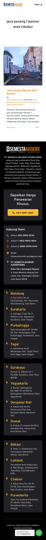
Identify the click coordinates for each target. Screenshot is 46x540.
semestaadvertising (14, 100)
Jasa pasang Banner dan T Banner (22, 92)
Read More (11, 127)
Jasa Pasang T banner (26, 102)
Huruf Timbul (12, 163)
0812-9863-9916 (28, 241)
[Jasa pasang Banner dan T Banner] (23, 66)
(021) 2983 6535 (26, 235)
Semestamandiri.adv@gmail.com (26, 256)
